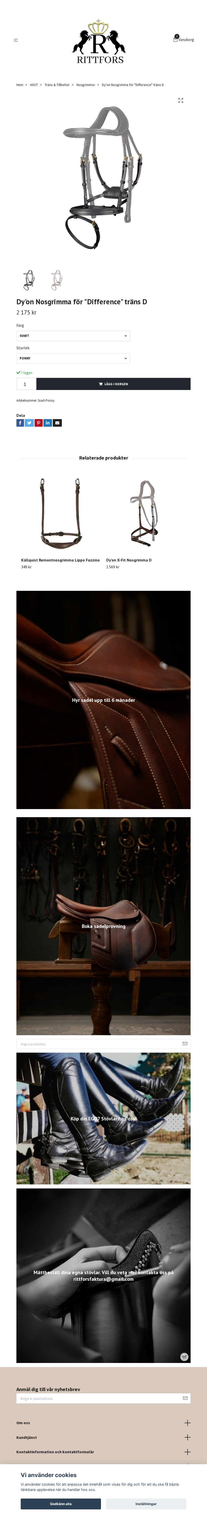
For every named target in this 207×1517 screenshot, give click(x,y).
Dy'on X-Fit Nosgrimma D (129, 559)
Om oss (23, 1422)
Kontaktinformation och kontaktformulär (55, 1451)
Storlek (22, 347)
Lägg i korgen (116, 384)
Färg (20, 325)
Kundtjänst (26, 1437)
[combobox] (73, 336)
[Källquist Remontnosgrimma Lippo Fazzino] (60, 513)
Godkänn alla (61, 1504)
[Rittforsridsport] (97, 40)
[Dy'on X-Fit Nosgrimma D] (146, 513)
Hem (19, 84)
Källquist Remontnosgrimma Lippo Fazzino (60, 559)
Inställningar (146, 1504)
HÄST (34, 84)
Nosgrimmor (85, 84)
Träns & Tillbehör (57, 84)
